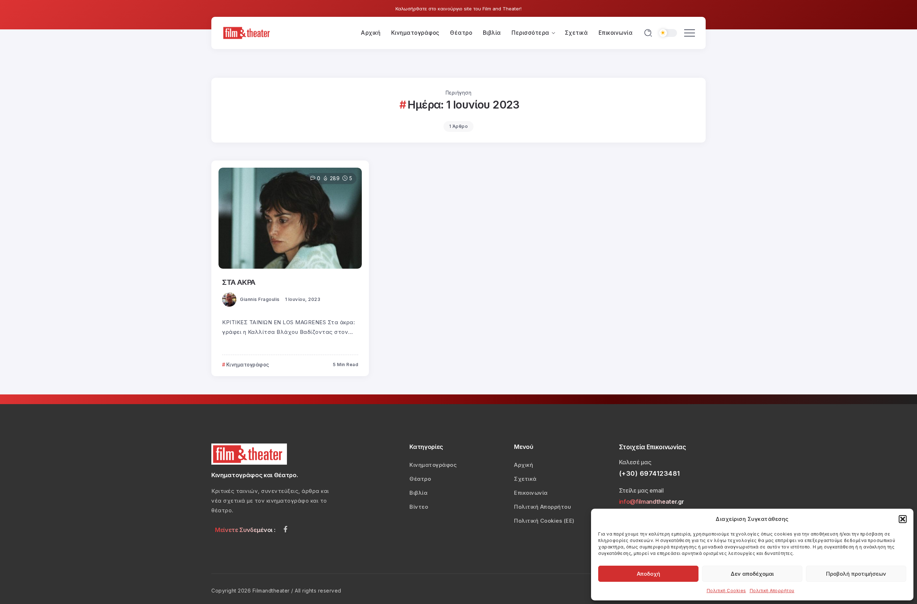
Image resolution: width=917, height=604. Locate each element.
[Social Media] (285, 529)
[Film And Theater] (247, 32)
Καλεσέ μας (635, 462)
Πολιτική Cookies (726, 590)
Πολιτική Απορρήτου (772, 590)
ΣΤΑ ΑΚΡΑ (238, 282)
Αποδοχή (648, 573)
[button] (902, 519)
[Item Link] (290, 218)
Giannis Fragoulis (260, 299)
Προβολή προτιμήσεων (856, 573)
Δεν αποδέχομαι (752, 573)
